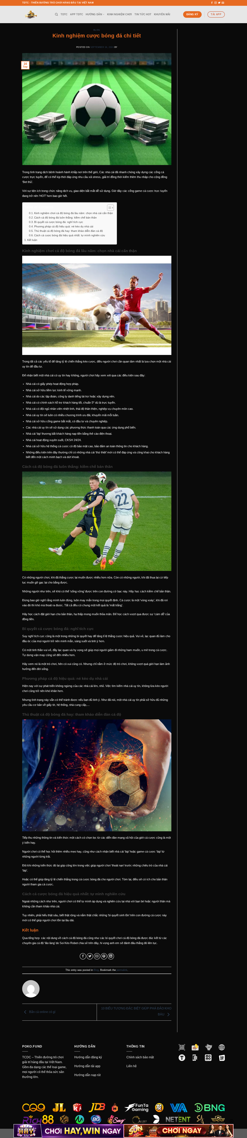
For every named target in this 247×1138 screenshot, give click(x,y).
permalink (122, 970)
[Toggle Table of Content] (108, 207)
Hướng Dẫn (94, 14)
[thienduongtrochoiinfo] (35, 14)
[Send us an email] (223, 3)
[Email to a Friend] (97, 956)
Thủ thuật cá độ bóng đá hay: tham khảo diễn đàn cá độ (68, 230)
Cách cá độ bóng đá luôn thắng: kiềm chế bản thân (65, 217)
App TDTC (76, 14)
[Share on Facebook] (83, 956)
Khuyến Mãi (162, 14)
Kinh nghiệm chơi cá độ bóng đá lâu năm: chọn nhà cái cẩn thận (73, 213)
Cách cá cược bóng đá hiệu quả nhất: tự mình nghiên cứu (69, 235)
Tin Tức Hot (142, 14)
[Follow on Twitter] (219, 3)
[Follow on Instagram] (215, 3)
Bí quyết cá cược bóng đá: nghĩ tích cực (58, 222)
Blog (96, 30)
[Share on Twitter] (90, 956)
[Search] (56, 14)
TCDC (26, 1057)
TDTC (64, 14)
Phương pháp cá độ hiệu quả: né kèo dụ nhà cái (63, 226)
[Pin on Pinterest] (104, 956)
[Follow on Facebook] (212, 3)
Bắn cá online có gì (41, 1012)
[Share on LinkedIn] (111, 956)
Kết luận (32, 239)
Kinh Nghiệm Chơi (119, 14)
